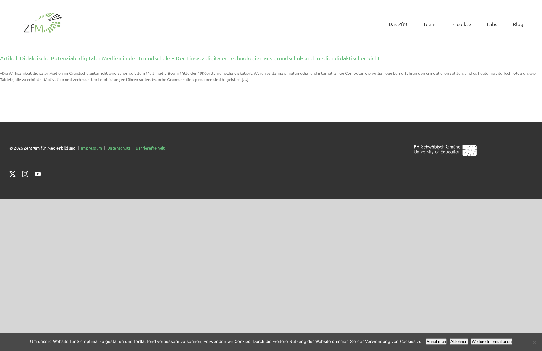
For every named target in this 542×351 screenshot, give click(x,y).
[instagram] (25, 174)
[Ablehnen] (534, 342)
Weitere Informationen (492, 341)
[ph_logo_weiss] (445, 146)
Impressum (91, 148)
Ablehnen (458, 341)
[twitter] (12, 174)
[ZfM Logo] (43, 14)
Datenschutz (118, 148)
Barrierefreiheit (150, 148)
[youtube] (38, 174)
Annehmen (436, 341)
